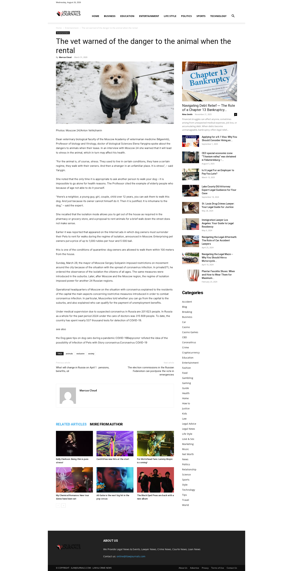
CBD (184, 337)
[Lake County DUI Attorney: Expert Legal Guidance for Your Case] (190, 191)
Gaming (186, 383)
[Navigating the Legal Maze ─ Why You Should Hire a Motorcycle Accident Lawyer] (190, 258)
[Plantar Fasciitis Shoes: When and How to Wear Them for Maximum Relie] (190, 275)
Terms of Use (217, 567)
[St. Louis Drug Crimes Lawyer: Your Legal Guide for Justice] (190, 208)
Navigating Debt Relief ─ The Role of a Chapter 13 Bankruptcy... (208, 108)
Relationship (189, 469)
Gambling (187, 378)
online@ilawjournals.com (131, 556)
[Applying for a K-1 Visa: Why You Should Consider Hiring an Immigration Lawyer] (190, 141)
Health (186, 393)
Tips (184, 494)
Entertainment (149, 16)
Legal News (188, 428)
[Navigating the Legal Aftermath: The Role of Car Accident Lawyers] (190, 241)
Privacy (205, 567)
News (185, 459)
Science (186, 474)
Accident (187, 301)
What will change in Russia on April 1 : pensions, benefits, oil (82, 369)
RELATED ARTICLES (71, 424)
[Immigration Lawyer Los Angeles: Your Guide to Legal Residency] (190, 224)
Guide (185, 388)
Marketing (188, 444)
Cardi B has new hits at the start (112, 459)
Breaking (187, 311)
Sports (201, 16)
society (91, 353)
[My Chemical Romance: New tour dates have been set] (74, 480)
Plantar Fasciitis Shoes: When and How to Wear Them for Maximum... (218, 274)
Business (109, 16)
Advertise (194, 567)
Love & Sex (188, 439)
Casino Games (190, 332)
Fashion (186, 367)
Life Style (170, 16)
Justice (186, 408)
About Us (183, 567)
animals (69, 353)
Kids (184, 413)
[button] (233, 16)
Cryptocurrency (191, 352)
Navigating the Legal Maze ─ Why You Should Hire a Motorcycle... (217, 257)
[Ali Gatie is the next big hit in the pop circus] (114, 480)
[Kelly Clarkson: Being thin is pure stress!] (74, 443)
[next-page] (63, 505)
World (185, 505)
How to (186, 403)
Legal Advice (189, 423)
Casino (186, 327)
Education (127, 16)
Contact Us (232, 567)
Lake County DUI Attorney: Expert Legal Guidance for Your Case (219, 190)
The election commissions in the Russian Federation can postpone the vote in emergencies (151, 371)
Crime (185, 347)
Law (184, 418)
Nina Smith (187, 114)
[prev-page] (58, 505)
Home (95, 16)
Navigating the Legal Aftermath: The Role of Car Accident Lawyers (219, 240)
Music (185, 449)
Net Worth (188, 454)
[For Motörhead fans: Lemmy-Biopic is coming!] (155, 443)
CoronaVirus (189, 342)
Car (184, 322)
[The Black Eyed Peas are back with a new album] (155, 480)
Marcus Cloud (65, 57)
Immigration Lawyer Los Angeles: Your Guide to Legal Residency (218, 223)
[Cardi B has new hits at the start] (114, 443)
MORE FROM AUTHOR (106, 424)
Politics (186, 16)
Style (185, 484)
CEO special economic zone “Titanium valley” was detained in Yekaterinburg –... (219, 156)
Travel (185, 500)
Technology (218, 16)
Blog (184, 306)
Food (185, 372)
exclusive (80, 353)
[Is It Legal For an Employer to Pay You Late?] (190, 174)
